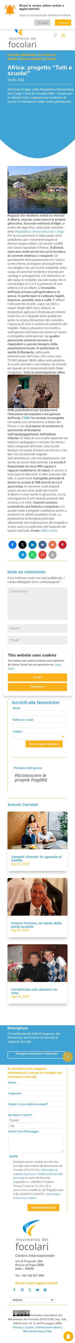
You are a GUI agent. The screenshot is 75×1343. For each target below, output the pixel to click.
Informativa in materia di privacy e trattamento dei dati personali (37, 1174)
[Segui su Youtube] (37, 1290)
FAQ (49, 1331)
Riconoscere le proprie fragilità (31, 777)
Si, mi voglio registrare (44, 743)
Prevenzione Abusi (48, 1327)
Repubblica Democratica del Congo (39, 231)
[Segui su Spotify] (45, 1290)
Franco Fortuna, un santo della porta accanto (36, 925)
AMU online (49, 530)
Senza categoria (31, 59)
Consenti (63, 22)
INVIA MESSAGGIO (43, 1207)
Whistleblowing (33, 1331)
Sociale (51, 59)
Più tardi (42, 22)
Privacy (17, 1327)
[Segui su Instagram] (22, 1290)
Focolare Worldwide (22, 54)
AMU (27, 418)
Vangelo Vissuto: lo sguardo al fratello (36, 858)
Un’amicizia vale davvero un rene (34, 991)
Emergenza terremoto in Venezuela (36, 1053)
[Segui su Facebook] (14, 1290)
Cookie (29, 1327)
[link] (12, 545)
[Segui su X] (30, 1290)
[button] (68, 1057)
